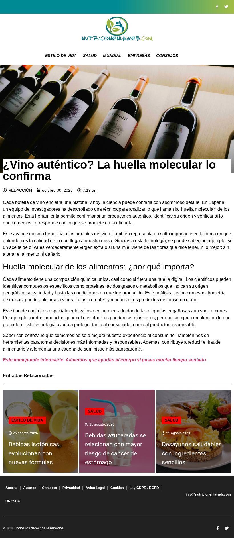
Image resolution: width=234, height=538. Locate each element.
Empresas (139, 55)
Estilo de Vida (61, 55)
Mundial (112, 55)
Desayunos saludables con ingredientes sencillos (192, 453)
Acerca (11, 488)
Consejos (167, 55)
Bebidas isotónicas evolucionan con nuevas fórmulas (34, 453)
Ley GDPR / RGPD (144, 488)
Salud (90, 55)
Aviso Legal (95, 488)
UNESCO (12, 501)
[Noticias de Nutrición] (117, 30)
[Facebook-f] (217, 7)
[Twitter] (226, 7)
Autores (29, 488)
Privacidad (71, 488)
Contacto (49, 488)
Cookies (117, 488)
